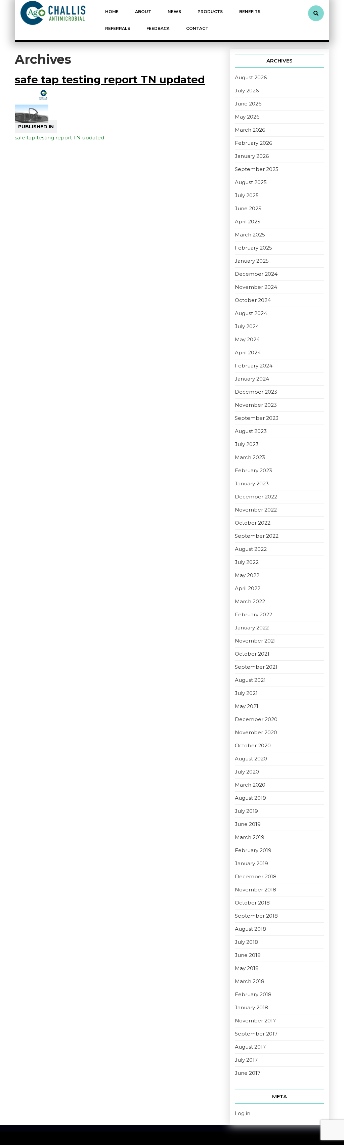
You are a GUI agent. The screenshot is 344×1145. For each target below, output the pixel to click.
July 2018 (246, 942)
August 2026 (251, 77)
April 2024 (248, 352)
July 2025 (247, 195)
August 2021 (250, 680)
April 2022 (247, 588)
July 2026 (247, 90)
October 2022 (252, 523)
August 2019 (250, 798)
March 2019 (249, 837)
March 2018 (249, 981)
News (174, 11)
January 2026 (252, 156)
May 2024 (247, 339)
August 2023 (251, 431)
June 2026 (248, 103)
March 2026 (250, 130)
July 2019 (246, 811)
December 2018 (255, 876)
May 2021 (246, 706)
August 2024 (251, 313)
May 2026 (247, 117)
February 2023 (253, 470)
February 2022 (253, 614)
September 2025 (256, 169)
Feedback (158, 28)
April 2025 (247, 221)
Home (112, 11)
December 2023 (256, 392)
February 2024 (253, 365)
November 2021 (255, 640)
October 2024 (253, 300)
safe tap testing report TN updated (110, 80)
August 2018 (250, 929)
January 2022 (252, 627)
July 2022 (247, 562)
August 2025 (251, 182)
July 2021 (246, 693)
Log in (242, 1113)
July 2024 (247, 326)
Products (210, 11)
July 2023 (247, 444)
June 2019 (248, 824)
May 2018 (247, 968)
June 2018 (248, 955)
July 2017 (246, 1060)
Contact (197, 28)
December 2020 (256, 719)
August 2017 (250, 1047)
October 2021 (252, 654)
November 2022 (256, 510)
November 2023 (256, 405)
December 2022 (256, 496)
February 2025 (253, 248)
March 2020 (250, 785)
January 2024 (252, 379)
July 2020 (247, 771)
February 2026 (253, 143)
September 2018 (256, 916)
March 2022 (250, 601)
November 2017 (255, 1020)
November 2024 (256, 287)
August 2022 (251, 549)
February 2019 (253, 850)
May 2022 (247, 575)
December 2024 (256, 274)
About (143, 11)
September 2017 (256, 1033)
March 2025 (250, 234)
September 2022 (256, 536)
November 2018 (255, 889)
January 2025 (252, 261)
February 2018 (253, 994)
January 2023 (252, 483)
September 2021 (256, 667)
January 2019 (251, 863)
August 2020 (251, 758)
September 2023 (256, 418)
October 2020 (253, 745)
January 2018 (251, 1007)
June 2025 (248, 208)
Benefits (249, 11)
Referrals (117, 28)
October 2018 (252, 902)
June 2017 (247, 1073)
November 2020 (256, 732)
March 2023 (250, 457)
